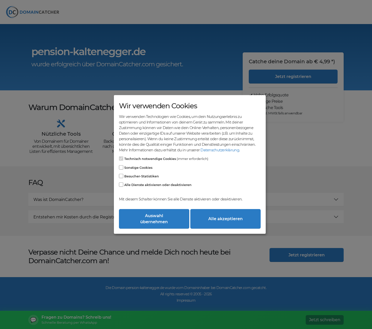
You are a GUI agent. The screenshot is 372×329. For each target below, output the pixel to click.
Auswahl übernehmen (154, 218)
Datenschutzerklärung (219, 150)
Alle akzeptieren (225, 218)
